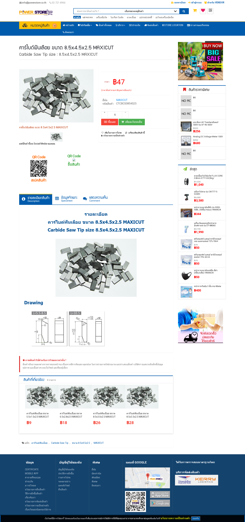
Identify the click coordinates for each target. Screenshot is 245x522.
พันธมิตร (96, 477)
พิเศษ (94, 481)
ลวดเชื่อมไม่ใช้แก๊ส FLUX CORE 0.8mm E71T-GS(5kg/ (208, 177)
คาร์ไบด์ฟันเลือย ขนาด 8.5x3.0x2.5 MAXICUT (104, 415)
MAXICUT (122, 100)
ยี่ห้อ (94, 469)
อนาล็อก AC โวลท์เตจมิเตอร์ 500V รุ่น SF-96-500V (205, 123)
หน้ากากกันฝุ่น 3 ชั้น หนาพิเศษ (207, 286)
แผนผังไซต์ (64, 485)
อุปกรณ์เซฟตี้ (145, 17)
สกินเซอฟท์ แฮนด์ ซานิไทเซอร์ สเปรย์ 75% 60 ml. (208, 255)
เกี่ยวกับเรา (30, 497)
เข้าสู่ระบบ (196, 2)
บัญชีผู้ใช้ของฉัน (66, 469)
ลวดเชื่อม (131, 17)
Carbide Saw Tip (59, 443)
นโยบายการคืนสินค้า (35, 489)
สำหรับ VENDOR (215, 2)
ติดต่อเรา (96, 485)
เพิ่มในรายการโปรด (113, 133)
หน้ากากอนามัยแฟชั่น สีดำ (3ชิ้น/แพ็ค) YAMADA (206, 271)
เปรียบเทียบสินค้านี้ (136, 133)
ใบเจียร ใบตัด (117, 17)
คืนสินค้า (62, 489)
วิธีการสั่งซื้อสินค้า (33, 493)
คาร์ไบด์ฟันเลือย (40, 443)
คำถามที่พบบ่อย (32, 477)
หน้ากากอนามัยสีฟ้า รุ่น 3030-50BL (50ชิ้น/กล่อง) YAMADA (207, 208)
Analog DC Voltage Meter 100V (208, 136)
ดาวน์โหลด (30, 485)
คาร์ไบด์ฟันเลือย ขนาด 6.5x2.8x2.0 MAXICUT (71, 415)
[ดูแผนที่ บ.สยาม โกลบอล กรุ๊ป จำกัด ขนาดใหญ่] (147, 477)
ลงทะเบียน (180, 2)
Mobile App (31, 473)
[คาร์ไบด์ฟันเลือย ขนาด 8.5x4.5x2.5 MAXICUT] (56, 137)
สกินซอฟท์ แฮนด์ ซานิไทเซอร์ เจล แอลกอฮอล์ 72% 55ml (207, 240)
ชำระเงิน (29, 481)
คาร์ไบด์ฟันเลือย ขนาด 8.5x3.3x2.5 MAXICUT (137, 415)
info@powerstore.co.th (34, 2)
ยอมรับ (196, 518)
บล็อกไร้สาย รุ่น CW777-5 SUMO (205, 192)
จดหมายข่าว (64, 481)
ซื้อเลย (111, 121)
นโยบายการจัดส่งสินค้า (36, 501)
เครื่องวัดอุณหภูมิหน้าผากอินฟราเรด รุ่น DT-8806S (205, 224)
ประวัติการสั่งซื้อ (66, 473)
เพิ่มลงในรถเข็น (133, 121)
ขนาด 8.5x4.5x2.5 (81, 443)
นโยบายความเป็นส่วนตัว (37, 505)
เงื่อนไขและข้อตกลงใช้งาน (38, 509)
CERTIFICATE (32, 469)
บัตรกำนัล (96, 473)
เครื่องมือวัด (101, 17)
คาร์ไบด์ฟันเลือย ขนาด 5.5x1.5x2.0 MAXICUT (37, 415)
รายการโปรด (64, 477)
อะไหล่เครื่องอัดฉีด (165, 17)
